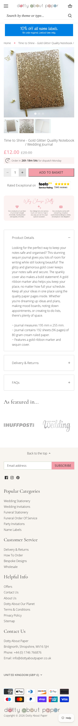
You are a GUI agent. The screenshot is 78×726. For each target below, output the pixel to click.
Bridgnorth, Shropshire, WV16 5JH (26, 646)
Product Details (23, 237)
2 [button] (39, 114)
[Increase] (22, 172)
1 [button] (35, 114)
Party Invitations (14, 524)
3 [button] (43, 114)
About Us (10, 598)
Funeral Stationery (16, 512)
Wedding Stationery (17, 501)
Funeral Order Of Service (20, 518)
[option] (39, 82)
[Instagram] (12, 477)
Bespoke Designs (15, 561)
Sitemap (9, 621)
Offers (8, 587)
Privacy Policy (13, 615)
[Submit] (70, 15)
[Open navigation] (6, 6)
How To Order (13, 555)
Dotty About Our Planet (19, 604)
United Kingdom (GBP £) (21, 675)
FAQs (16, 382)
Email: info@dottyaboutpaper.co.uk (27, 658)
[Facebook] (6, 477)
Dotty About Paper (16, 641)
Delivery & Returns (25, 363)
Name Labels (12, 530)
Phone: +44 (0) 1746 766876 (22, 652)
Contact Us (11, 592)
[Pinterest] (18, 477)
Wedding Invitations (17, 507)
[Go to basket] (70, 6)
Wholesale (11, 567)
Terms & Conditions (17, 609)
